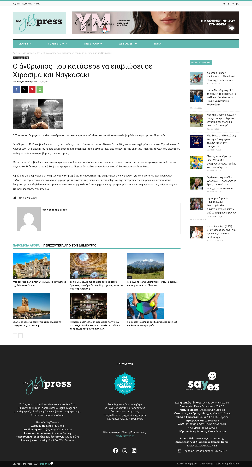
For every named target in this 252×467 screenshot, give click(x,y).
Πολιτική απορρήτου (186, 463)
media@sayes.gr (125, 436)
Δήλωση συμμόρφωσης (227, 463)
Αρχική (16, 53)
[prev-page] (15, 335)
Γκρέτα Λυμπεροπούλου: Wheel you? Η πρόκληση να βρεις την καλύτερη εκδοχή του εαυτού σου (221, 183)
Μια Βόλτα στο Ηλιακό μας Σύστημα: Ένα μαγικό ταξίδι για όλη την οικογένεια (221, 141)
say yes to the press (27, 81)
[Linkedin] (237, 3)
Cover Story (56, 43)
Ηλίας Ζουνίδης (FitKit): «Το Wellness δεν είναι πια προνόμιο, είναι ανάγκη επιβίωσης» (221, 231)
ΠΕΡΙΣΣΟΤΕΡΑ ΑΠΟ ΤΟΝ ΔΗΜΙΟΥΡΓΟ (70, 245)
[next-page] (20, 335)
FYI (38, 53)
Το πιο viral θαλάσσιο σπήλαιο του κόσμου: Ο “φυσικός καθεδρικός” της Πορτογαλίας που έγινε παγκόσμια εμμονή (96, 285)
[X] (24, 89)
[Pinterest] (32, 89)
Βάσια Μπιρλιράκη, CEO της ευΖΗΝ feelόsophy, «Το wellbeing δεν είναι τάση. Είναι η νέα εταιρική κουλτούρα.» (221, 97)
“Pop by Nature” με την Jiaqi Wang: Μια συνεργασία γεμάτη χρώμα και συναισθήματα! (221, 162)
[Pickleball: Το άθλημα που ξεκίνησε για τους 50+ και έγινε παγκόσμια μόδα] (154, 306)
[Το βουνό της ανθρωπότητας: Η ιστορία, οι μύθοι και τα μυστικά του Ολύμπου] (154, 266)
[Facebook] (229, 3)
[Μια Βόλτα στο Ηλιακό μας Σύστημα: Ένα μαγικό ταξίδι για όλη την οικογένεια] (194, 142)
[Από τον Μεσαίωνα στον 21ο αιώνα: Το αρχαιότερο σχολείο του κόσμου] (39, 266)
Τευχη (157, 43)
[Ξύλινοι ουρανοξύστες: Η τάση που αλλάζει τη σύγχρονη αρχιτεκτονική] (39, 306)
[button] (224, 3)
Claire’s (23, 43)
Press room (91, 43)
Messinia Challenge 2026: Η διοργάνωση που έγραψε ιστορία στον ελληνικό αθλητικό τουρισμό (221, 120)
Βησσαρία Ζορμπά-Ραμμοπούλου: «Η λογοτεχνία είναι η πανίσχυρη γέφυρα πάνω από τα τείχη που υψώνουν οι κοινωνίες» (221, 207)
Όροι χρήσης (206, 463)
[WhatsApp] (40, 89)
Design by (45, 463)
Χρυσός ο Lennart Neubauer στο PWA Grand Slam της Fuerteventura (221, 76)
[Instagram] (233, 3)
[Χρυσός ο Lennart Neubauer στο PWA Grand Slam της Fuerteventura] (194, 79)
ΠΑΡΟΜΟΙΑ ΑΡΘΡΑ (26, 245)
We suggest (126, 43)
